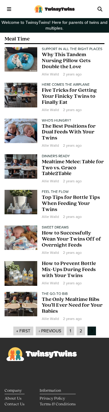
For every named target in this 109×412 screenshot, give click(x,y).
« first (23, 331)
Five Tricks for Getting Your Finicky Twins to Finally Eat (69, 96)
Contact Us (15, 404)
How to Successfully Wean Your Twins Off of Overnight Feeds (71, 239)
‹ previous (50, 331)
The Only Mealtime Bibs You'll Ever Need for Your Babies (72, 306)
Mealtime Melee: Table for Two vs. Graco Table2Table (73, 168)
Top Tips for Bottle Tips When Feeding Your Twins (71, 203)
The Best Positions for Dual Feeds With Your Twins (69, 132)
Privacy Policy (52, 398)
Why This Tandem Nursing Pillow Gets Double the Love (66, 61)
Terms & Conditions (58, 404)
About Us (13, 398)
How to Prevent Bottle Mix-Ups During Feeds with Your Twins (69, 270)
